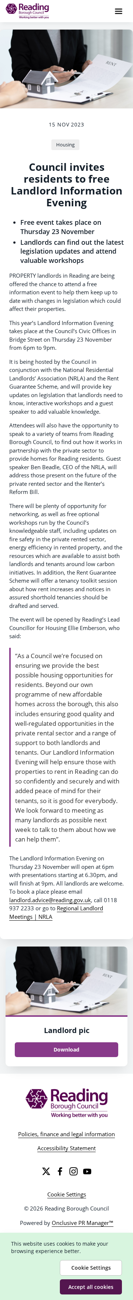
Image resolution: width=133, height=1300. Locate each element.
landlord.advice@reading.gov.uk (50, 900)
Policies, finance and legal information (66, 1134)
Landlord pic (66, 1030)
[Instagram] (73, 1171)
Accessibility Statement (66, 1148)
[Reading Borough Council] (66, 1103)
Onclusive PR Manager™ (82, 1222)
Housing (65, 144)
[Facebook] (60, 1171)
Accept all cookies (90, 1286)
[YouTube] (87, 1171)
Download (66, 1049)
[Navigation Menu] (118, 11)
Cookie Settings (66, 1194)
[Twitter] (46, 1171)
